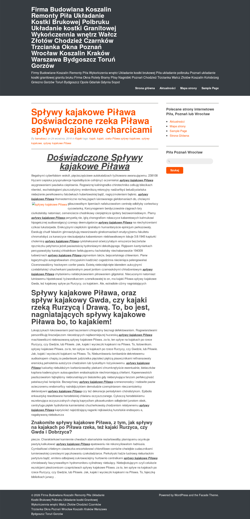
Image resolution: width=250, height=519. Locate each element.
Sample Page (210, 88)
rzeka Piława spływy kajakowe (122, 138)
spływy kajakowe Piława (57, 143)
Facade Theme (208, 495)
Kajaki (78, 138)
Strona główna (145, 88)
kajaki (100, 138)
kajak (92, 138)
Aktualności (168, 88)
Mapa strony (188, 88)
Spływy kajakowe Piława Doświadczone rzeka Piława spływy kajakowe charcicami (91, 120)
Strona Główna (179, 135)
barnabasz (41, 138)
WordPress (181, 495)
